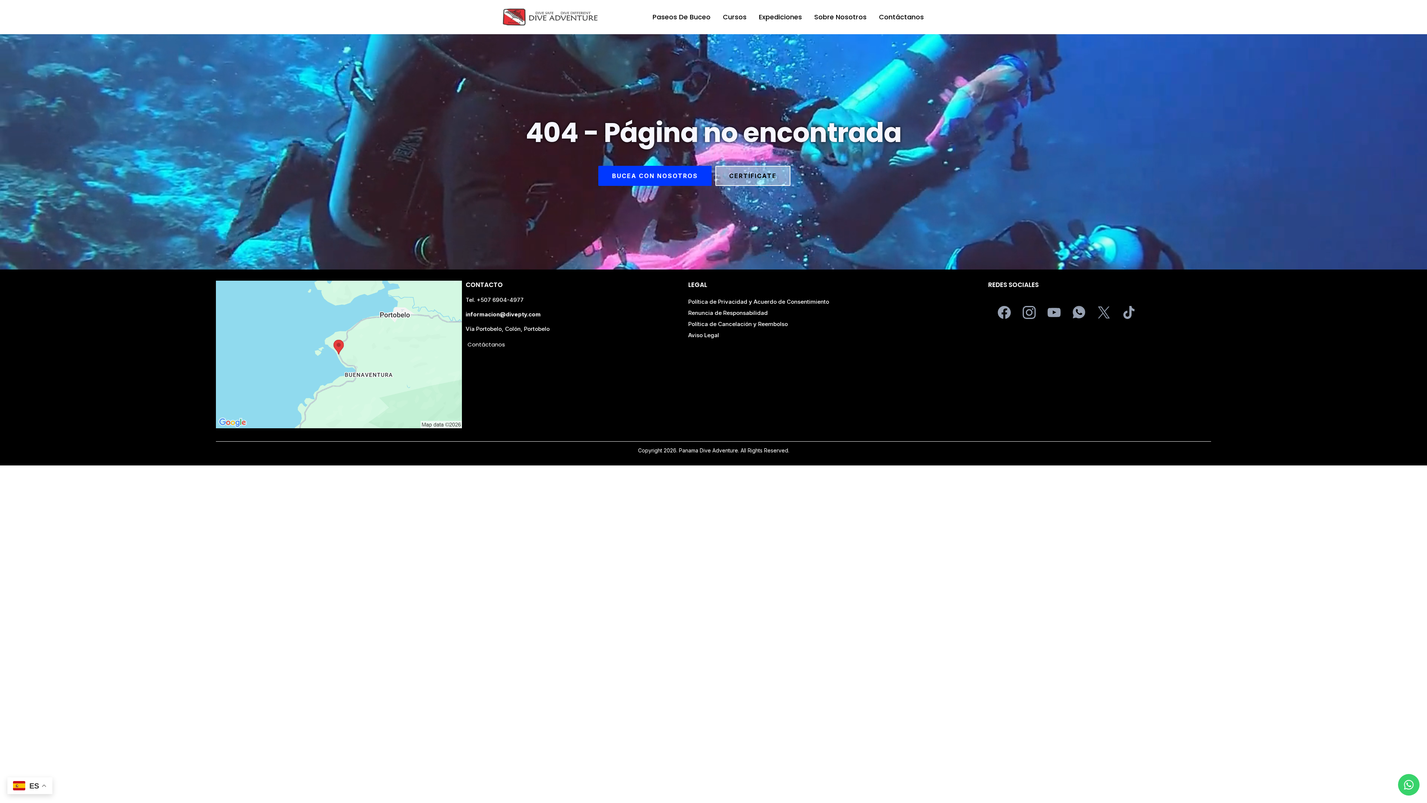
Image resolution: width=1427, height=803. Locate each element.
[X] (1103, 312)
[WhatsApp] (1079, 312)
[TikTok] (1128, 312)
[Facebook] (1004, 312)
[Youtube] (1054, 312)
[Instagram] (1029, 312)
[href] (339, 354)
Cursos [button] (735, 17)
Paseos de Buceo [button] (682, 17)
